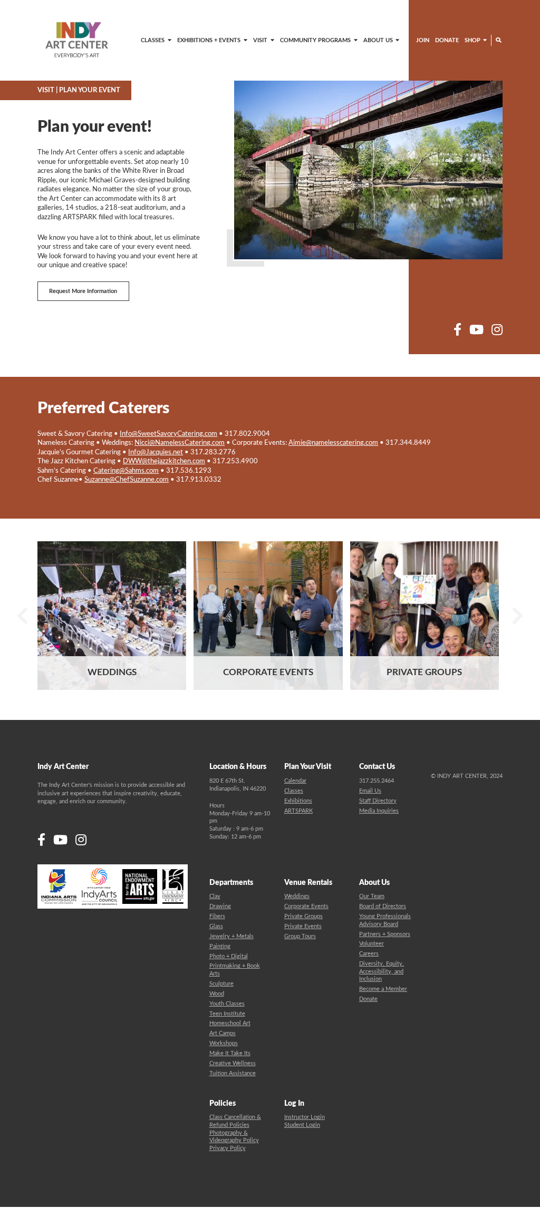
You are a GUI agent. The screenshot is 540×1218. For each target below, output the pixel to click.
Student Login (302, 1125)
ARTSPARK (217, 61)
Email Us (370, 791)
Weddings (297, 896)
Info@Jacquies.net (155, 452)
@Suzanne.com (126, 479)
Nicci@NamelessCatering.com (179, 443)
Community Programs (315, 40)
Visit (260, 40)
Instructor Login (304, 1117)
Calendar (295, 781)
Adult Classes (117, 61)
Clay (214, 896)
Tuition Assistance (232, 1073)
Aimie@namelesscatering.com (333, 443)
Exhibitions (298, 801)
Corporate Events (306, 906)
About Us (378, 40)
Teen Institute (227, 1014)
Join (422, 40)
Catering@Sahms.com (126, 470)
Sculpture (221, 984)
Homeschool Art (229, 1023)
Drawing (220, 906)
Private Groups (303, 916)
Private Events (303, 926)
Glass (216, 926)
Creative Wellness (232, 1063)
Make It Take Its (229, 1053)
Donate (447, 40)
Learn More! (112, 678)
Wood (216, 994)
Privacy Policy (227, 1148)
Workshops (223, 1043)
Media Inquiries (379, 811)
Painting (219, 946)
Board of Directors (382, 906)
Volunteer (371, 944)
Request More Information (83, 291)
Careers (369, 954)
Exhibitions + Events (208, 40)
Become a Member (383, 989)
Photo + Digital (228, 956)
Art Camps (222, 1033)
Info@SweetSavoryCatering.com (168, 434)
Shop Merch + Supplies (448, 61)
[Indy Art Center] (76, 40)
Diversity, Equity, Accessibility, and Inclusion (381, 971)
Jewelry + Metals (231, 936)
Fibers (217, 916)
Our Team (371, 896)
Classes (153, 40)
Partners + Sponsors (384, 934)
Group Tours (300, 936)
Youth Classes (227, 1004)
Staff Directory (378, 801)
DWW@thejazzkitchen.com (164, 461)
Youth (292, 61)
